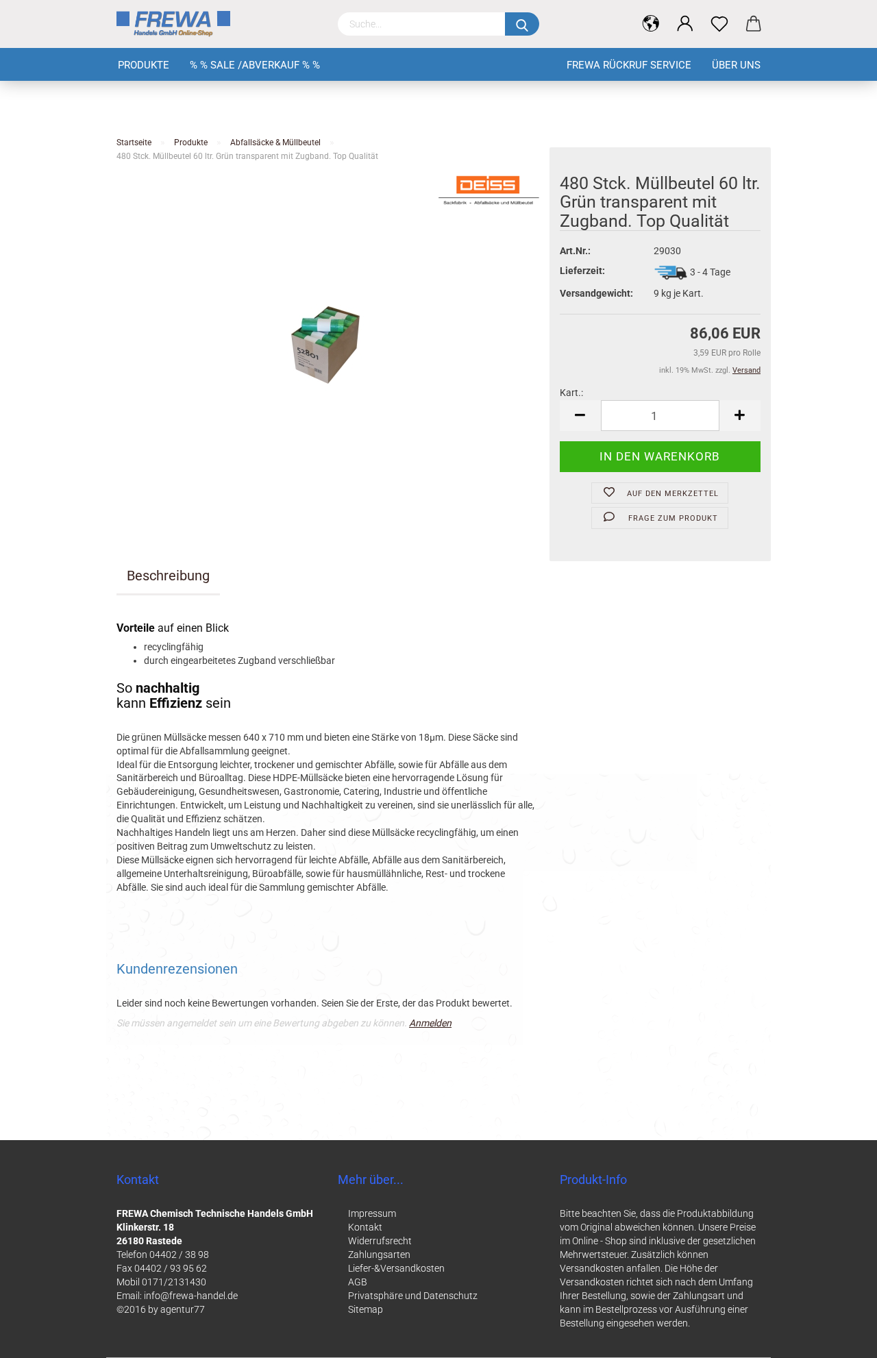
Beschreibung (168, 575)
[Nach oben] (839, 1337)
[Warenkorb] (754, 24)
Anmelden (430, 1022)
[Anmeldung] (685, 24)
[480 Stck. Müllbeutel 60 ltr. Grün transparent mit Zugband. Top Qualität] (327, 343)
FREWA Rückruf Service (629, 65)
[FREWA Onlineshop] (216, 24)
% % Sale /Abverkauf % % (255, 65)
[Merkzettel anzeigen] (719, 24)
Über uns (736, 65)
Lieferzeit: (582, 270)
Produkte (143, 65)
